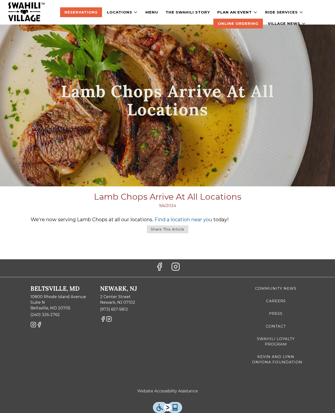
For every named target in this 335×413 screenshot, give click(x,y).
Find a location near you (183, 219)
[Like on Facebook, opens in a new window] (159, 268)
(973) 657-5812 (114, 309)
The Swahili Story (188, 12)
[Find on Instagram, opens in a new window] (175, 268)
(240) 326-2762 (45, 314)
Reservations (81, 12)
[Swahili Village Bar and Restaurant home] (26, 12)
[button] (122, 12)
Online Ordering (238, 23)
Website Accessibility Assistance (167, 391)
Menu (151, 12)
